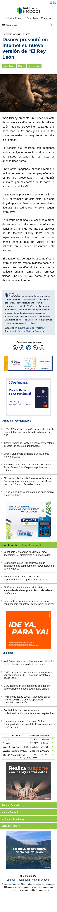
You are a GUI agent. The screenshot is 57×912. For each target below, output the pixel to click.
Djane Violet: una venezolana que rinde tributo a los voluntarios (29, 493)
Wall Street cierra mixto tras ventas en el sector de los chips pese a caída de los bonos (29, 662)
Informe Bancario (10, 812)
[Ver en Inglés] (51, 2)
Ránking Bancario (11, 805)
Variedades (9, 66)
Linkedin (12, 879)
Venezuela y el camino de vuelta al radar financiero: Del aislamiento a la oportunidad (27, 553)
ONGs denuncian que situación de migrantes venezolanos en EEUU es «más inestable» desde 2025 (28, 675)
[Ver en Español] (54, 2)
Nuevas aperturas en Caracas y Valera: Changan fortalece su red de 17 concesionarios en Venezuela (29, 724)
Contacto (46, 18)
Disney (21, 66)
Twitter (29, 331)
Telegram (9, 331)
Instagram (20, 331)
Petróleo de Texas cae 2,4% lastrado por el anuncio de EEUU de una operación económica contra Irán (27, 699)
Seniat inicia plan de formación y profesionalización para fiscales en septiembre (29, 712)
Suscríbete (32, 18)
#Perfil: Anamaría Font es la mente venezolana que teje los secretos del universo (29, 444)
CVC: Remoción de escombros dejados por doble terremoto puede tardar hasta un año (27, 687)
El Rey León (34, 66)
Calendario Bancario (12, 826)
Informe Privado (14, 18)
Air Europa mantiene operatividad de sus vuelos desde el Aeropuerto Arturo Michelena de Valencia (28, 590)
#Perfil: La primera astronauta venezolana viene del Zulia (26, 455)
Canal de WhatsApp (35, 328)
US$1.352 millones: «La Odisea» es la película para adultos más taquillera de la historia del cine (29, 432)
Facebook (39, 331)
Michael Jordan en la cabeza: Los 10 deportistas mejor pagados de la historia (25, 578)
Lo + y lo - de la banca (13, 819)
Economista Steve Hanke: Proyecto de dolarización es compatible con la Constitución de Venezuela (29, 566)
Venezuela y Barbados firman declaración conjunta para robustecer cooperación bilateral (29, 602)
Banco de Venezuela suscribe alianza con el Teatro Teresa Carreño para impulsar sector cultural (28, 467)
